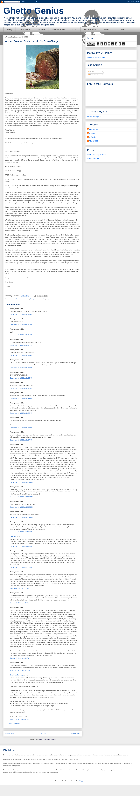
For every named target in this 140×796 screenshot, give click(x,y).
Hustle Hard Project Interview (97, 155)
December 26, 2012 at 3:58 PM (21, 532)
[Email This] (38, 296)
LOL (74, 29)
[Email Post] (34, 296)
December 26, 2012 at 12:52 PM (21, 517)
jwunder (42, 299)
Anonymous (93, 129)
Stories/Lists (58, 29)
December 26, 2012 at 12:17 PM (21, 482)
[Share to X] (43, 296)
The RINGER (93, 141)
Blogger (81, 781)
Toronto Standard (93, 158)
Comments (94, 75)
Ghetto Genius (33, 11)
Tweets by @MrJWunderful (96, 57)
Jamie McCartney (16, 675)
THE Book (24, 29)
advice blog (14, 299)
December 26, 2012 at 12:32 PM (21, 507)
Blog (9, 29)
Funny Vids (90, 29)
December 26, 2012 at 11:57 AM (21, 440)
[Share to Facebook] (45, 296)
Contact (121, 29)
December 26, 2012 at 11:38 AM (21, 427)
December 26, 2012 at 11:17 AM (21, 345)
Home (43, 734)
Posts (92, 71)
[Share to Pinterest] (47, 296)
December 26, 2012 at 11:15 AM (21, 325)
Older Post (75, 734)
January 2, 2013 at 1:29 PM (19, 603)
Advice (41, 29)
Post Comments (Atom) (47, 739)
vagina (48, 299)
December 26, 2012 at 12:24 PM (21, 497)
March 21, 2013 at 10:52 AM (20, 670)
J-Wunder (92, 137)
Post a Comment (13, 724)
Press (106, 29)
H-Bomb (92, 133)
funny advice (34, 299)
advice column (24, 299)
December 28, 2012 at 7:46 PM (21, 546)
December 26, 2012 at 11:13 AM (21, 314)
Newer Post (10, 734)
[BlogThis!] (40, 296)
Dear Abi (13, 536)
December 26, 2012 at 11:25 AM (21, 378)
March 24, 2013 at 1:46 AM (19, 719)
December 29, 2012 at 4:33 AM (21, 567)
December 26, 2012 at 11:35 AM (21, 398)
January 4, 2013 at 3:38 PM (19, 658)
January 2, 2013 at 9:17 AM (19, 588)
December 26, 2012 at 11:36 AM (21, 413)
